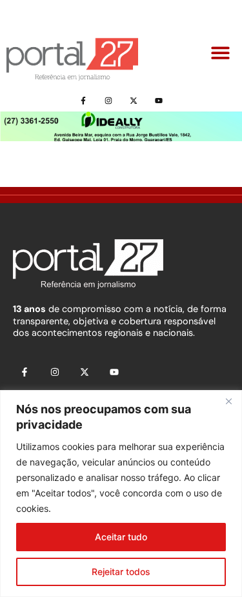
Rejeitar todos (121, 571)
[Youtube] (159, 100)
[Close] (228, 401)
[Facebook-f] (83, 100)
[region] (121, 493)
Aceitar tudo (121, 536)
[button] (221, 53)
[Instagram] (108, 100)
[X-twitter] (134, 100)
